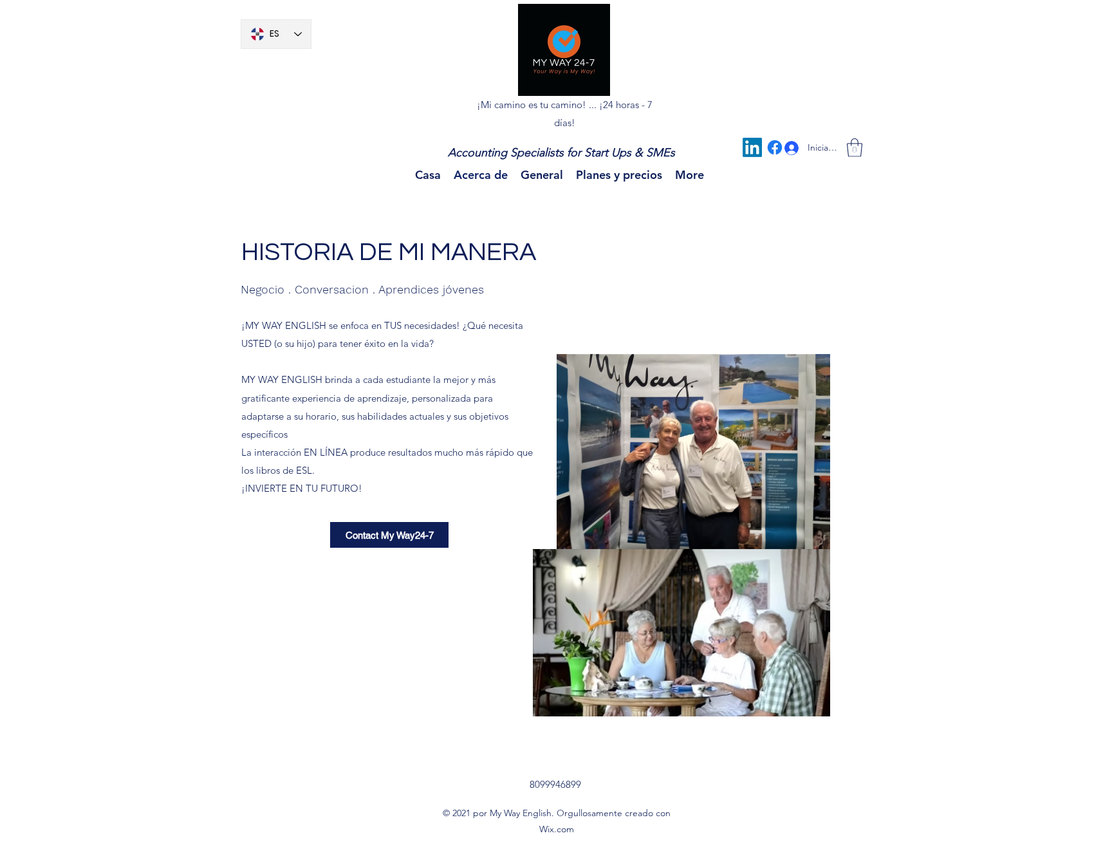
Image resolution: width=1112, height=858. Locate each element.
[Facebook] (774, 147)
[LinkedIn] (752, 147)
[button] (854, 147)
